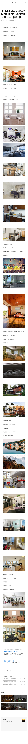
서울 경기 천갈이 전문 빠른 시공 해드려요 (14, 662)
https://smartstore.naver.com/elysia (11, 649)
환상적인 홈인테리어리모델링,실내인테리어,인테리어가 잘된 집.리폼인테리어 (10, 684)
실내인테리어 (5, 676)
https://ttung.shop (8, 659)
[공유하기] (7, 671)
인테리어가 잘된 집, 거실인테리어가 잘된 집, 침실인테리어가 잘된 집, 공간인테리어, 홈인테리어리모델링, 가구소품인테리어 (10, 680)
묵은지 (4, 719)
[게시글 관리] (9, 671)
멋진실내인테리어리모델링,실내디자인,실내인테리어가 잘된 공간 (10, 678)
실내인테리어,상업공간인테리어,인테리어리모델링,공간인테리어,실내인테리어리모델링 (10, 681)
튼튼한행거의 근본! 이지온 (11, 651)
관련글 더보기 (24, 692)
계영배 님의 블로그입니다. (7, 721)
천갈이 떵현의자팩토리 (10, 661)
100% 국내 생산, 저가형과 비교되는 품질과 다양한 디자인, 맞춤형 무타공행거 (13, 654)
